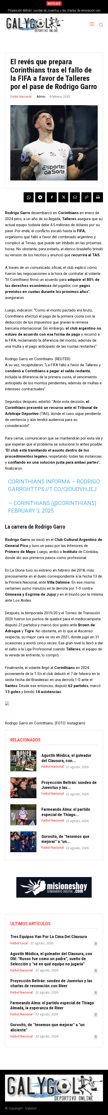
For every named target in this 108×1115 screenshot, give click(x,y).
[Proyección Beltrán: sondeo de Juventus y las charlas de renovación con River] (23, 787)
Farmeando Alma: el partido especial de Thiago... (65, 812)
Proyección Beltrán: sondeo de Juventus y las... (69, 785)
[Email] (75, 197)
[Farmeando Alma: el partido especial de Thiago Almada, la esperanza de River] (23, 814)
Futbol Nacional (21, 96)
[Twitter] (63, 197)
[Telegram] (40, 197)
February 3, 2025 (31, 511)
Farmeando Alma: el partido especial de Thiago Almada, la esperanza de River (52, 1005)
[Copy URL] (86, 197)
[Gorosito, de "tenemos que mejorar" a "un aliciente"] (23, 841)
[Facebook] (52, 197)
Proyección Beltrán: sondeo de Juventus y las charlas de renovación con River (51, 983)
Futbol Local (19, 943)
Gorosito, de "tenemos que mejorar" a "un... (65, 839)
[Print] (98, 197)
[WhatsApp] (29, 197)
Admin (40, 96)
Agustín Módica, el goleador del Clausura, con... (66, 758)
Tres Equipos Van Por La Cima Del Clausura (48, 936)
